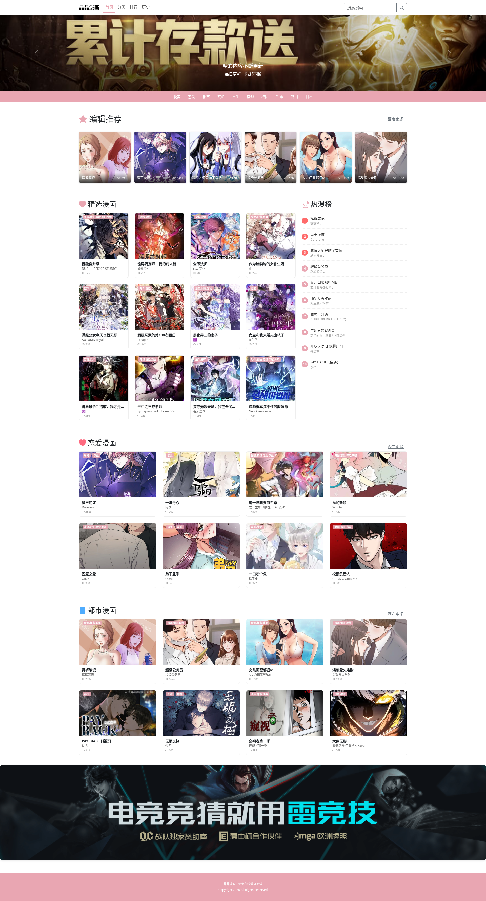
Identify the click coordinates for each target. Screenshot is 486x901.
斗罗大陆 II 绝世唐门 (326, 346)
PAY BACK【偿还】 (325, 362)
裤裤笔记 (317, 218)
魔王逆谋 (317, 234)
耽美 (176, 96)
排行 (134, 7)
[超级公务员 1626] (270, 157)
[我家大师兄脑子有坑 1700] (215, 157)
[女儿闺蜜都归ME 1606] (326, 157)
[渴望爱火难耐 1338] (381, 157)
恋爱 (191, 96)
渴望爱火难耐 (321, 298)
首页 (109, 7)
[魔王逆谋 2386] (160, 157)
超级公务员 (319, 266)
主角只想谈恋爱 (322, 330)
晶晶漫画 (89, 7)
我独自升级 (319, 314)
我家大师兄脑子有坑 (326, 250)
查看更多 (396, 119)
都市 (206, 96)
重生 (235, 96)
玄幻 (221, 96)
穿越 (250, 96)
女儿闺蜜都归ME (323, 282)
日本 (309, 96)
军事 (279, 96)
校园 (265, 96)
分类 (121, 7)
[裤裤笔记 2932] (105, 157)
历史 (146, 7)
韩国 (294, 96)
